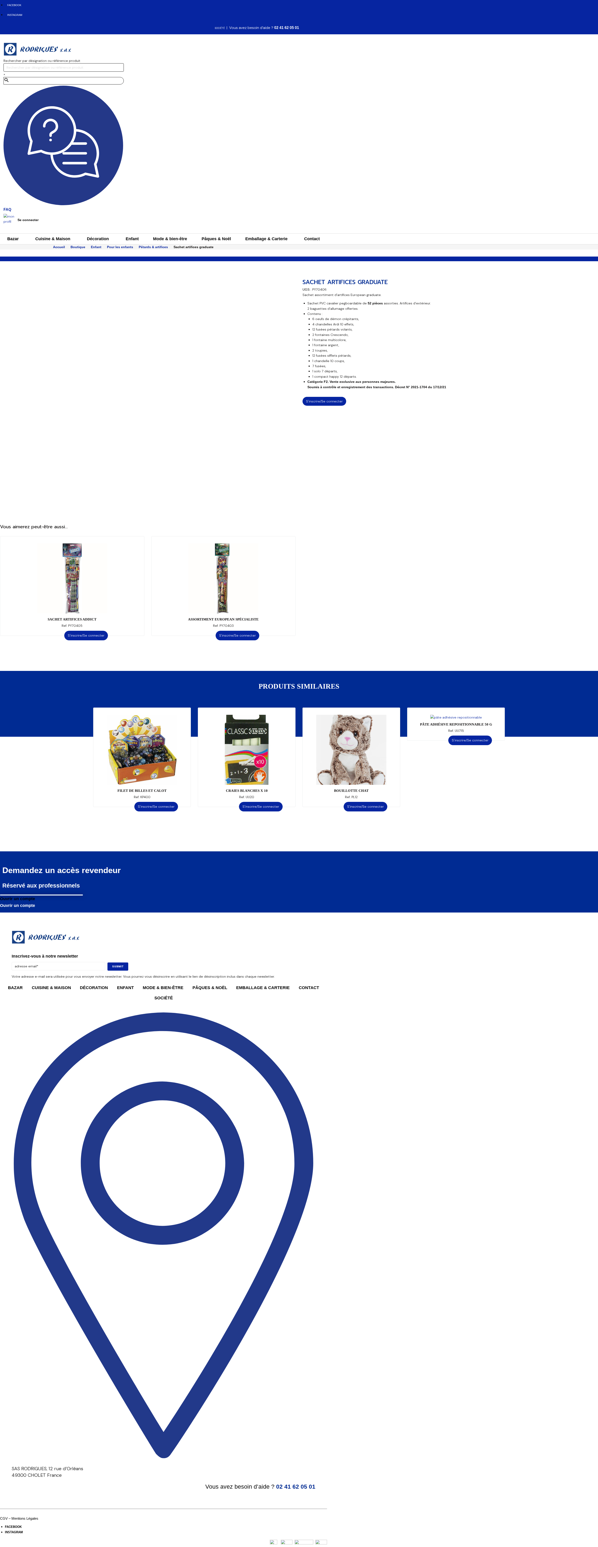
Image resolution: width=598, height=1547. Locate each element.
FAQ (7, 209)
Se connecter (28, 220)
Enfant (96, 247)
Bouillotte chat (351, 791)
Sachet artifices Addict (72, 619)
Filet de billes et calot (142, 791)
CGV (4, 1518)
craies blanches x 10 (247, 791)
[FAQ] (63, 204)
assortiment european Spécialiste (223, 619)
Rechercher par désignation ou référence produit (42, 61)
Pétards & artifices (153, 247)
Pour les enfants (120, 247)
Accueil (59, 247)
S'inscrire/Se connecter (324, 401)
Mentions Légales (24, 1518)
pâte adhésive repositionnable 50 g (456, 724)
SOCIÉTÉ (220, 28)
